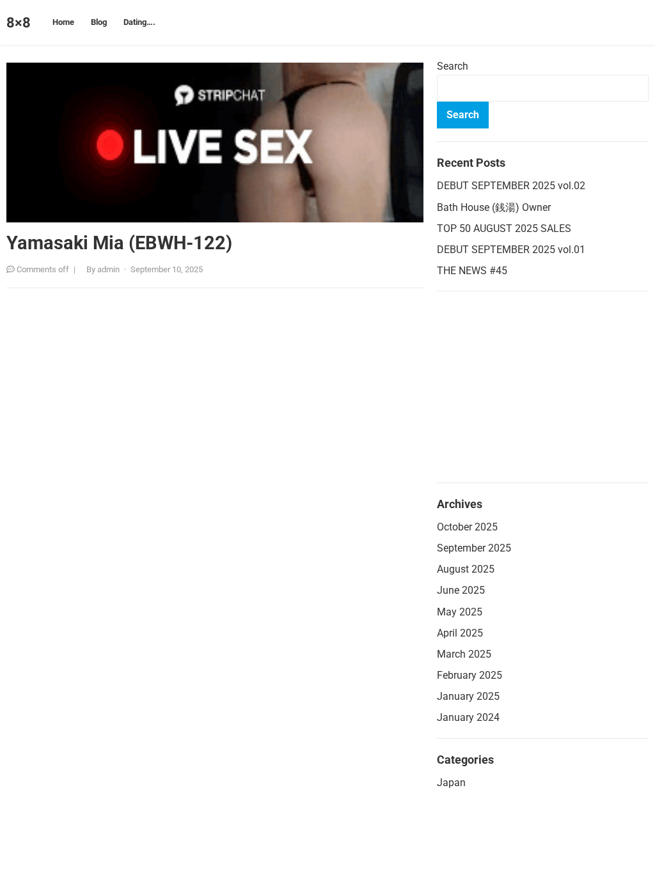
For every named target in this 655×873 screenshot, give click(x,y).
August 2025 (465, 569)
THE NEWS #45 (472, 271)
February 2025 (469, 675)
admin (108, 269)
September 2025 (474, 548)
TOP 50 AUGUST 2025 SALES (504, 228)
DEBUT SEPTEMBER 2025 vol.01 (511, 249)
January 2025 (468, 696)
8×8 (18, 22)
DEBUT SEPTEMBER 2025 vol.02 (511, 186)
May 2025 (459, 612)
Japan (451, 782)
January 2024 (468, 717)
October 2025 (467, 527)
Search (452, 66)
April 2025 (460, 633)
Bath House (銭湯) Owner (494, 207)
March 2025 (464, 654)
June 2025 (461, 590)
